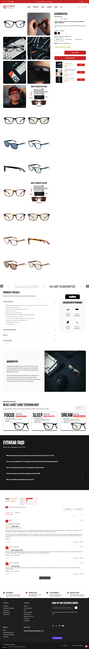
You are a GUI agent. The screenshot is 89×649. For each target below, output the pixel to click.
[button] (86, 646)
